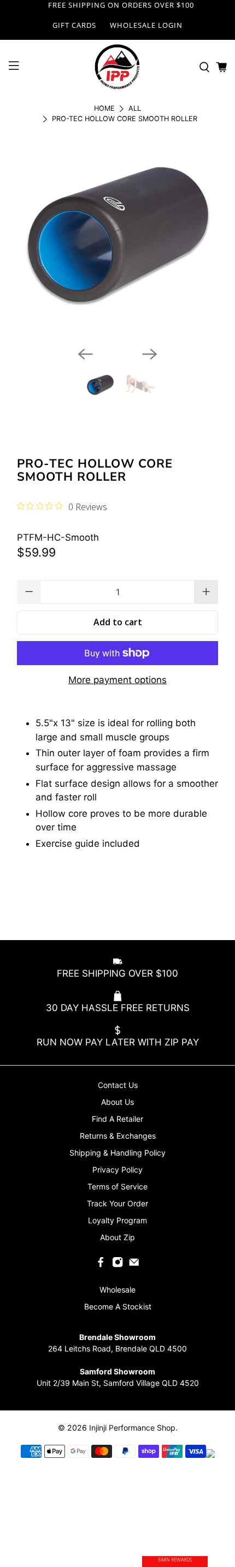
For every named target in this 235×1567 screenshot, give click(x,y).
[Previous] (85, 354)
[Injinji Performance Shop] (118, 67)
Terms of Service (117, 1186)
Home (104, 108)
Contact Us (118, 1085)
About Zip (117, 1237)
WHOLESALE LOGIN (146, 25)
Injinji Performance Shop (132, 1427)
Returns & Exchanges (118, 1135)
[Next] (150, 354)
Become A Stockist (117, 1306)
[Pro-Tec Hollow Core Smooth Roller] (117, 237)
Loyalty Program (117, 1220)
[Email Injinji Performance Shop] (133, 1264)
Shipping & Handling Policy (117, 1152)
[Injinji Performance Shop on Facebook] (100, 1264)
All (134, 108)
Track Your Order (117, 1203)
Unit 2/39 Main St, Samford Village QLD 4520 (118, 1382)
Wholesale (117, 1289)
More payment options (117, 679)
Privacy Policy (117, 1169)
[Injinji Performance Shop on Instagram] (117, 1264)
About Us (117, 1102)
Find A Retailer (117, 1118)
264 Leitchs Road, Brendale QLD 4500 (117, 1348)
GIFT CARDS (74, 25)
